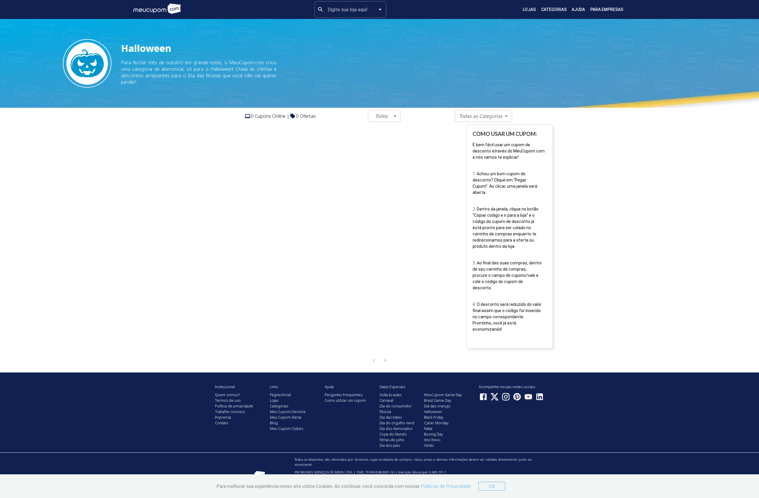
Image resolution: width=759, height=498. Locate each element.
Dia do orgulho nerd (397, 422)
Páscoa (385, 411)
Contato (221, 422)
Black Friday (434, 417)
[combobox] (350, 9)
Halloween (433, 411)
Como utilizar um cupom (345, 400)
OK (492, 486)
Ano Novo (432, 439)
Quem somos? (227, 394)
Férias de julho (392, 439)
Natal (428, 428)
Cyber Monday (436, 422)
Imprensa (223, 417)
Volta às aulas (390, 394)
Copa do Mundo (393, 434)
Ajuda (578, 9)
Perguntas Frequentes (344, 394)
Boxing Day (433, 434)
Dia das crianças (437, 406)
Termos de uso (228, 400)
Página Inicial (280, 394)
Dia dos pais (390, 445)
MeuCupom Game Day (443, 394)
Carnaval (386, 400)
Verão (429, 445)
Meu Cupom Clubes (286, 428)
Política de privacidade (234, 406)
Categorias (554, 9)
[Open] (380, 9)
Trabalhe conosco (230, 411)
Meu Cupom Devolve (288, 411)
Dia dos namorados (396, 428)
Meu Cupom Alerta (285, 417)
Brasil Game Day (437, 400)
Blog (274, 422)
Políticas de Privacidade (446, 486)
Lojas (529, 9)
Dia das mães (391, 417)
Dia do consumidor (396, 406)
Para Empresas (606, 9)
